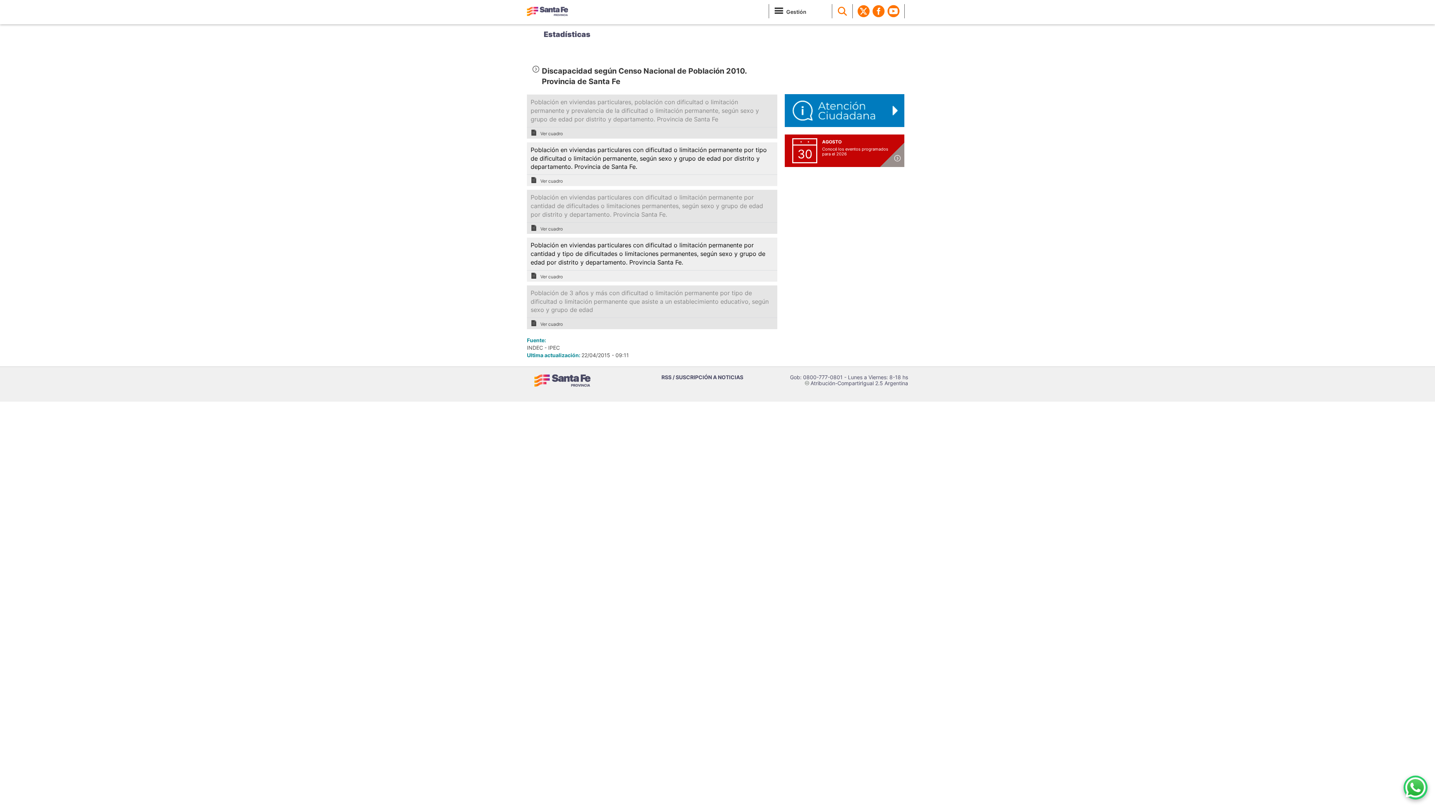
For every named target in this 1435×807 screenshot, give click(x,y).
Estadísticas (567, 34)
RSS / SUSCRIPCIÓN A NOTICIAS (702, 377)
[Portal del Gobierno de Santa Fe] (547, 11)
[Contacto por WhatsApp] (1416, 788)
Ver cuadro (551, 133)
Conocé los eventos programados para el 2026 (855, 151)
